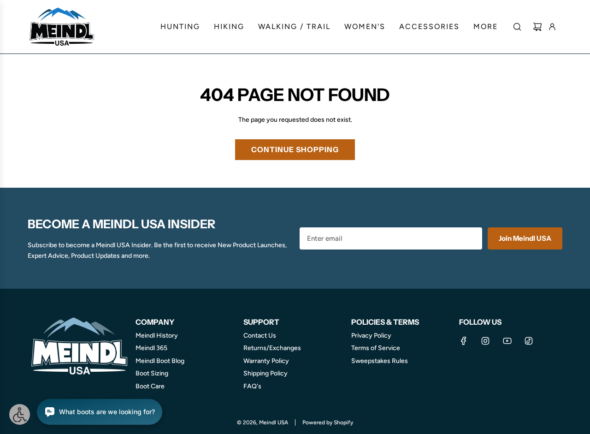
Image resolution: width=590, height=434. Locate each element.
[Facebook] (464, 341)
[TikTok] (529, 341)
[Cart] (537, 27)
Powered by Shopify (327, 422)
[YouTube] (507, 341)
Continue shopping (295, 149)
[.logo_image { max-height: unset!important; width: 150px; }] (62, 27)
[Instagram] (485, 341)
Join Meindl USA (525, 238)
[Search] (517, 27)
